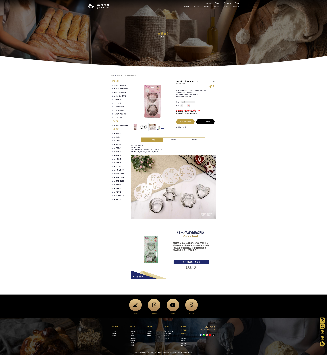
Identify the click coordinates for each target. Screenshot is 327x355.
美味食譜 (166, 338)
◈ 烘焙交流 (117, 199)
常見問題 (236, 7)
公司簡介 (114, 331)
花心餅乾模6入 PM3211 (130, 75)
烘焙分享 (166, 336)
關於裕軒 (186, 7)
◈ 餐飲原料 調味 (119, 174)
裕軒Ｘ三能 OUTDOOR (121, 89)
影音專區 (226, 7)
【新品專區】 (118, 99)
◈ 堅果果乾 (117, 148)
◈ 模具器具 (117, 152)
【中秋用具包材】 (119, 110)
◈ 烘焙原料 (117, 133)
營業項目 (114, 336)
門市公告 (149, 336)
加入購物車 (187, 122)
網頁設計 (186, 352)
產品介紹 (196, 7)
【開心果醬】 (118, 103)
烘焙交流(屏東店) (168, 333)
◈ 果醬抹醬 (117, 163)
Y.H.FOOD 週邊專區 (120, 92)
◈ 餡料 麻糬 (117, 166)
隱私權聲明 (184, 343)
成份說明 (173, 140)
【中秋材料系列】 (119, 107)
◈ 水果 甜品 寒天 (119, 170)
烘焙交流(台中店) (168, 331)
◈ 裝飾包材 (117, 155)
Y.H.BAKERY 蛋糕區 (120, 96)
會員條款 (183, 345)
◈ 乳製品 (117, 137)
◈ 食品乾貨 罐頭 (119, 177)
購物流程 (183, 338)
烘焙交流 (216, 7)
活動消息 (149, 331)
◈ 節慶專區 (117, 192)
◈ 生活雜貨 (117, 188)
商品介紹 (152, 140)
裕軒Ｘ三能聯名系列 (120, 85)
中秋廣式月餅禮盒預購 (121, 125)
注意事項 (194, 140)
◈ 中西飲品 (117, 159)
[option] (152, 101)
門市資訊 (183, 341)
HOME (112, 75)
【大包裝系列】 (119, 117)
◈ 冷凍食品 (117, 185)
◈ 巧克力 (117, 141)
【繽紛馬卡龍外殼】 (120, 114)
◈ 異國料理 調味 (119, 181)
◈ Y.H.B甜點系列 (119, 196)
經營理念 (114, 333)
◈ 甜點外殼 (117, 144)
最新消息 (206, 7)
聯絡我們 (183, 334)
